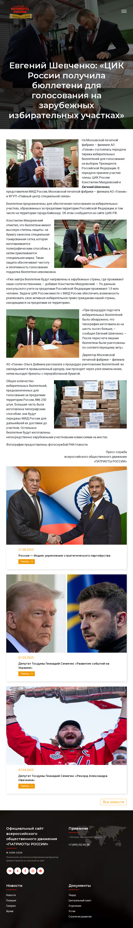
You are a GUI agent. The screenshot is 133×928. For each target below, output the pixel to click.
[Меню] (124, 11)
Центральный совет (80, 900)
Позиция (11, 900)
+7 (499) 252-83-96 (79, 844)
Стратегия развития (80, 916)
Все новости (113, 802)
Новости (11, 895)
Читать (24, 561)
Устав (72, 911)
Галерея (11, 905)
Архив (9, 911)
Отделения (75, 905)
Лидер (72, 895)
